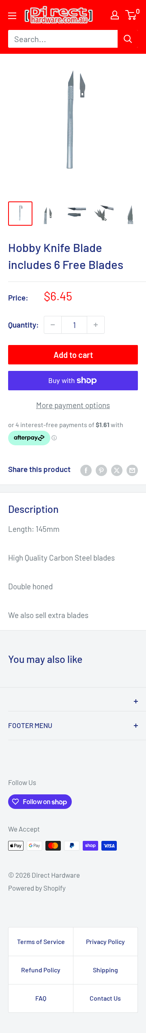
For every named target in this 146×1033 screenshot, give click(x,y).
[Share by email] (132, 469)
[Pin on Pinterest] (101, 469)
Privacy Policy (105, 941)
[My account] (115, 15)
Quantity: (23, 324)
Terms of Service (41, 941)
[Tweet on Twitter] (116, 469)
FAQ (40, 998)
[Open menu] (12, 16)
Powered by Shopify (37, 888)
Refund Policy (40, 970)
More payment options (73, 405)
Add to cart (73, 355)
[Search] (128, 39)
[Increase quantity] (95, 324)
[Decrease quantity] (52, 324)
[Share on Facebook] (86, 469)
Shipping (105, 970)
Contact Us (105, 998)
